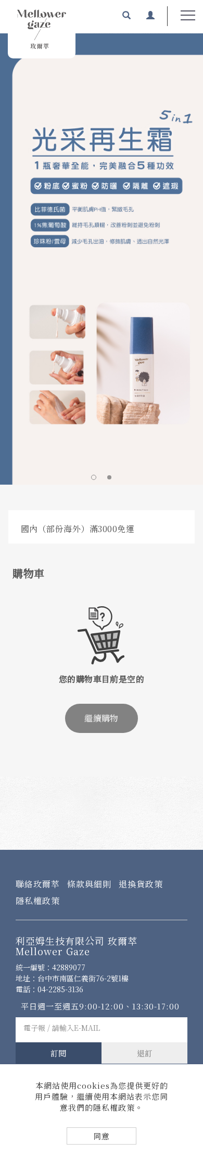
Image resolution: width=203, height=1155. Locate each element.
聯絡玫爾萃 (38, 884)
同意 (101, 1135)
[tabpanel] (101, 259)
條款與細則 (89, 884)
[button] (126, 16)
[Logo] (41, 29)
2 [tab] (109, 477)
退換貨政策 (141, 884)
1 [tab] (93, 477)
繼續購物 (101, 718)
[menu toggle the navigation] (188, 15)
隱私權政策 (38, 901)
